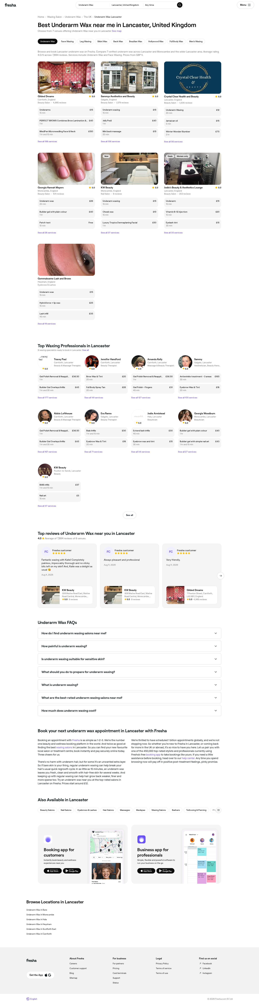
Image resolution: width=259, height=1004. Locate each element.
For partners (118, 963)
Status (116, 983)
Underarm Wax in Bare (36, 910)
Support (116, 978)
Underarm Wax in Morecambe (40, 914)
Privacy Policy (162, 963)
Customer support (78, 968)
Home (41, 17)
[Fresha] (10, 5)
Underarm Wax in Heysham (39, 924)
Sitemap (73, 978)
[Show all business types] (218, 810)
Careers (73, 963)
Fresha (76, 740)
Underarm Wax (73, 17)
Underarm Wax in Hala (36, 919)
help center (188, 758)
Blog (72, 973)
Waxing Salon (54, 17)
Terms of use (162, 973)
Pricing (116, 968)
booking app (153, 754)
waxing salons (64, 747)
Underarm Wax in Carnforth (39, 934)
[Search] (179, 4)
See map (117, 31)
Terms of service (163, 968)
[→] (220, 575)
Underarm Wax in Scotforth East (41, 929)
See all (129, 515)
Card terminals (119, 973)
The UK (87, 17)
